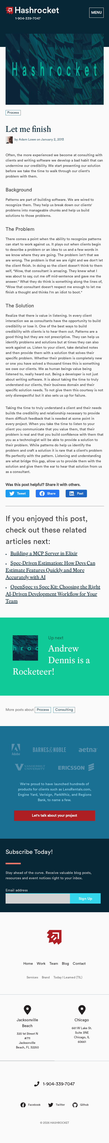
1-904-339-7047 (28, 18)
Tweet (21, 493)
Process (13, 112)
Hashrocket (37, 11)
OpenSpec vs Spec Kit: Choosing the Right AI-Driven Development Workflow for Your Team (53, 594)
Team (53, 963)
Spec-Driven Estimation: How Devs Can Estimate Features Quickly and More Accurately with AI (50, 570)
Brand (46, 977)
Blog (65, 963)
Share (51, 493)
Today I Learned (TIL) (67, 977)
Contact (79, 963)
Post (80, 493)
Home (28, 963)
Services (32, 977)
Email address (17, 890)
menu (96, 12)
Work (41, 963)
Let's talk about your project (54, 815)
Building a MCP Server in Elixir (44, 553)
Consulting (64, 710)
